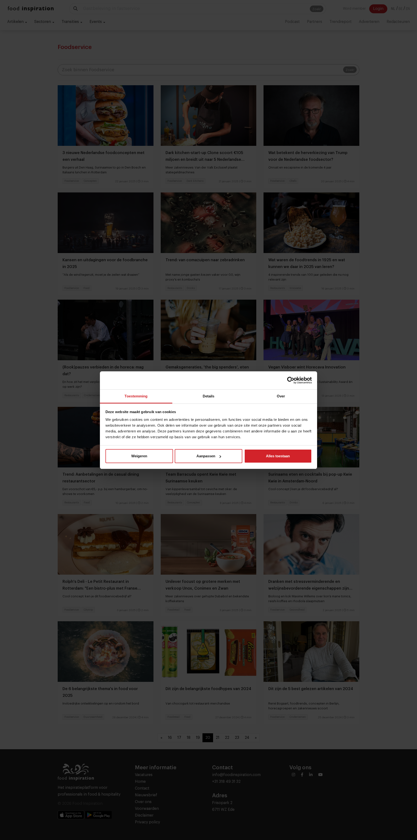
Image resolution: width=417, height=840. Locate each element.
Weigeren (139, 456)
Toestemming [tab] (136, 396)
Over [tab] (281, 396)
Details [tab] (209, 396)
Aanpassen (205, 456)
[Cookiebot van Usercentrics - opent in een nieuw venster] (291, 380)
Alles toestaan (278, 456)
